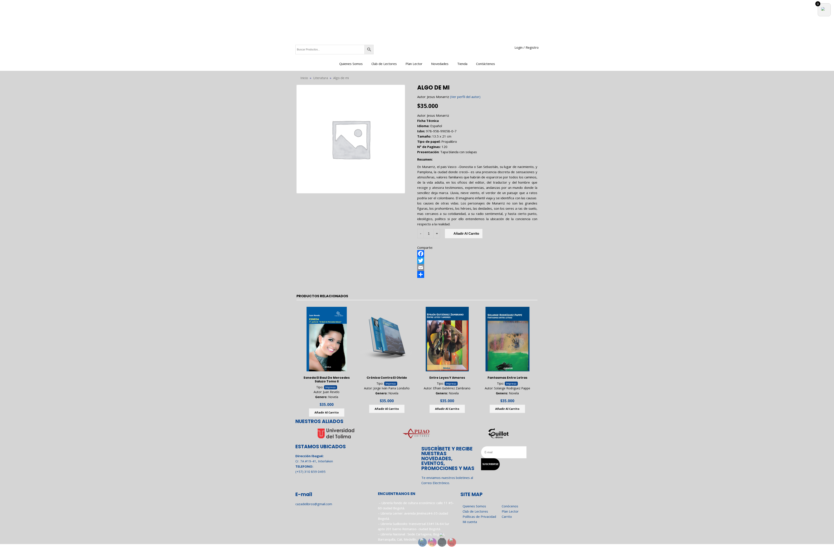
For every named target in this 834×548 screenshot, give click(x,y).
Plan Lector (413, 63)
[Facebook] (477, 253)
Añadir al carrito (466, 233)
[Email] (477, 267)
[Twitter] (477, 260)
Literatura (320, 78)
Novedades (439, 63)
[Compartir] (477, 274)
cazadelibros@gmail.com (313, 504)
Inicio (304, 78)
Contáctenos (485, 63)
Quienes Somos (351, 63)
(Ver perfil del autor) (465, 97)
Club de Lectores (384, 63)
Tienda (462, 63)
